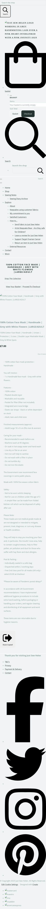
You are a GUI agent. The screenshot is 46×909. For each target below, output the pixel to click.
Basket (15, 114)
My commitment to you (20, 213)
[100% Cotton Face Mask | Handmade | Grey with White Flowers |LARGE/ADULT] (3, 307)
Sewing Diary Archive (19, 198)
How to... (13, 220)
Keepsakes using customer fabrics (24, 209)
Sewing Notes (10, 195)
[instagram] (25, 831)
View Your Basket (13, 286)
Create (35, 884)
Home (7, 187)
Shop (7, 191)
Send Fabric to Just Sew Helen (27, 224)
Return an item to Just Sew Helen (28, 243)
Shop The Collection (13, 278)
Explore (8, 202)
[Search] (40, 170)
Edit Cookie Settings (9, 884)
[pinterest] (25, 875)
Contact (8, 250)
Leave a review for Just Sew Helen (29, 235)
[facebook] (25, 741)
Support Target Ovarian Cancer (27, 239)
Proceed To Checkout (31, 286)
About (12, 206)
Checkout (28, 114)
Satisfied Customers (18, 217)
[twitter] (25, 784)
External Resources (18, 246)
